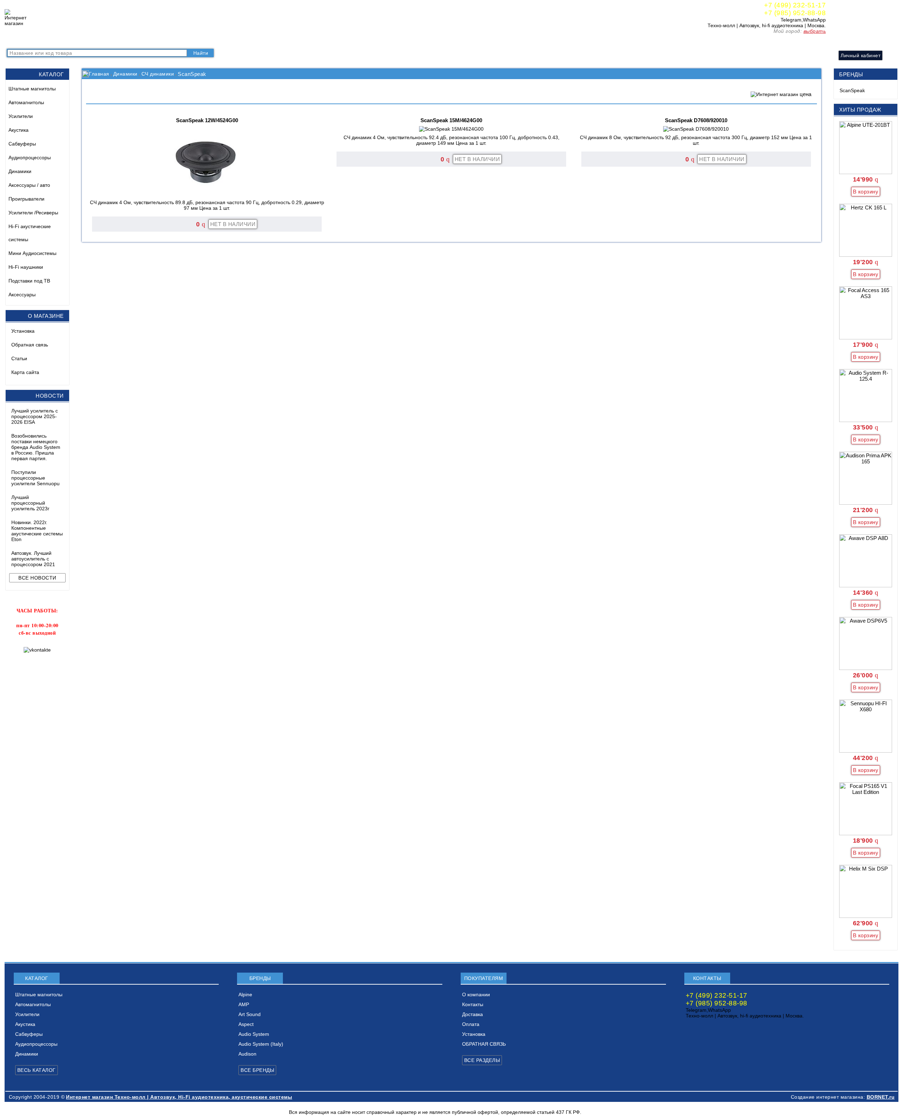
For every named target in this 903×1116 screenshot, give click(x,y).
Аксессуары (22, 294)
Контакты (149, 41)
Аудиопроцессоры (29, 157)
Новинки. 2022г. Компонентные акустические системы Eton (37, 531)
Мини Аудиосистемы (32, 253)
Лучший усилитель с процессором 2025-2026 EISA (34, 416)
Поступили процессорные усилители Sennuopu (35, 477)
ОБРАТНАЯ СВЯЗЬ (484, 1044)
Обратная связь (29, 345)
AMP (243, 1004)
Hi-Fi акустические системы (29, 233)
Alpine (245, 994)
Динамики (19, 171)
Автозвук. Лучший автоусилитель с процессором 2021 (33, 558)
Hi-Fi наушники (25, 267)
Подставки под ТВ (29, 281)
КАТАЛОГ (20, 41)
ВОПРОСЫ (52, 41)
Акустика (18, 130)
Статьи (19, 358)
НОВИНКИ (85, 41)
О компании (118, 41)
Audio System (253, 1034)
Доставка (177, 41)
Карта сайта (25, 372)
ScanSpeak (852, 90)
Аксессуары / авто (29, 185)
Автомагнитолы (26, 102)
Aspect (246, 1024)
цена (805, 94)
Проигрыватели (26, 199)
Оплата (204, 41)
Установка (23, 331)
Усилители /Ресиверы (33, 212)
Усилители (20, 116)
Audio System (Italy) (260, 1044)
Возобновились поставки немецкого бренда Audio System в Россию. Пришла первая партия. (35, 447)
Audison (247, 1054)
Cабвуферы (22, 144)
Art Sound (249, 1014)
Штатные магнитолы (32, 88)
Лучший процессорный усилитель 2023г (30, 502)
